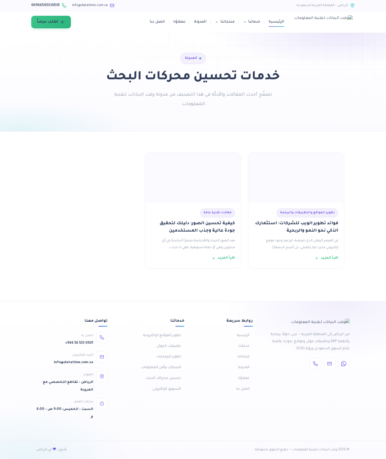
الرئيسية (276, 22)
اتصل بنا (157, 22)
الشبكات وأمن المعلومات (161, 367)
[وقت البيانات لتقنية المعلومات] (323, 22)
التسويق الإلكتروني (166, 389)
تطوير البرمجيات (169, 357)
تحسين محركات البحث (163, 378)
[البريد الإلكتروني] (329, 363)
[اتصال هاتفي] (315, 363)
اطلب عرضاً (47, 22)
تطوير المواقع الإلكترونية (162, 335)
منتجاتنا (227, 22)
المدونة (200, 22)
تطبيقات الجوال (169, 346)
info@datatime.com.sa (90, 5)
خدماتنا (254, 22)
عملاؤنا (179, 22)
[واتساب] (344, 363)
